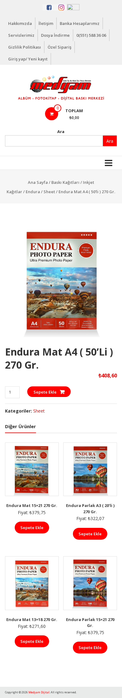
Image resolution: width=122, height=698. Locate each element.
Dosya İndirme (55, 35)
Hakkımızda (20, 23)
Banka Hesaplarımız (79, 23)
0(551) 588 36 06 (91, 35)
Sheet (49, 191)
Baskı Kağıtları (65, 182)
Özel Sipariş (59, 47)
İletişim (45, 23)
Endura (33, 191)
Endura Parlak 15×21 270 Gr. (90, 623)
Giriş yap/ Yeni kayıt (28, 59)
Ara (60, 131)
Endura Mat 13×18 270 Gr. (31, 619)
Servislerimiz (21, 35)
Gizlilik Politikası (24, 47)
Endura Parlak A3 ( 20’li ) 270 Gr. (90, 508)
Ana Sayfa (38, 182)
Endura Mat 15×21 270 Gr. (31, 505)
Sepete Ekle (45, 392)
